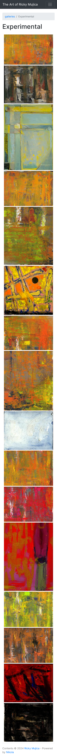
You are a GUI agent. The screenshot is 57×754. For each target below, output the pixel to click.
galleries (10, 16)
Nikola (10, 752)
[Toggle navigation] (50, 4)
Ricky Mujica (31, 748)
